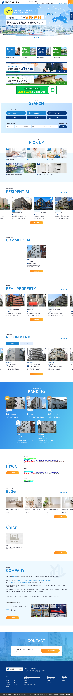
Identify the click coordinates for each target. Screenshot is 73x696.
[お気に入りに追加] (2, 198)
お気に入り (60, 3)
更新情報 (7, 680)
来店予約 (71, 16)
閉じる (68, 694)
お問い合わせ (70, 3)
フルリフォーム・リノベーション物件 (30, 685)
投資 (57, 117)
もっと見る (36, 222)
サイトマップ (49, 682)
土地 (36, 117)
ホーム (36, 3)
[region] (45, 469)
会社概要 (48, 3)
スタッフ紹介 (42, 3)
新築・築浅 (26, 682)
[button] (34, 37)
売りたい (15, 684)
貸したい (15, 680)
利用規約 (48, 680)
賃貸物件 (13, 343)
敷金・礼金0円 (26, 678)
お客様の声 (8, 684)
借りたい (15, 678)
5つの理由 (7, 688)
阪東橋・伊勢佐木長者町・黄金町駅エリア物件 (32, 684)
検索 (63, 126)
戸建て (16, 117)
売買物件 (26, 343)
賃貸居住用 (16, 113)
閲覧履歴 (65, 3)
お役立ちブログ (8, 682)
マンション (57, 113)
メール (63, 678)
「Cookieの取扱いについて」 (54, 694)
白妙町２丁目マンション (28, 471)
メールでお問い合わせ (50, 650)
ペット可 (25, 680)
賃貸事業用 (36, 113)
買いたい (15, 682)
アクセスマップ (54, 3)
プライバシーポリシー (51, 678)
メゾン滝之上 (26, 459)
